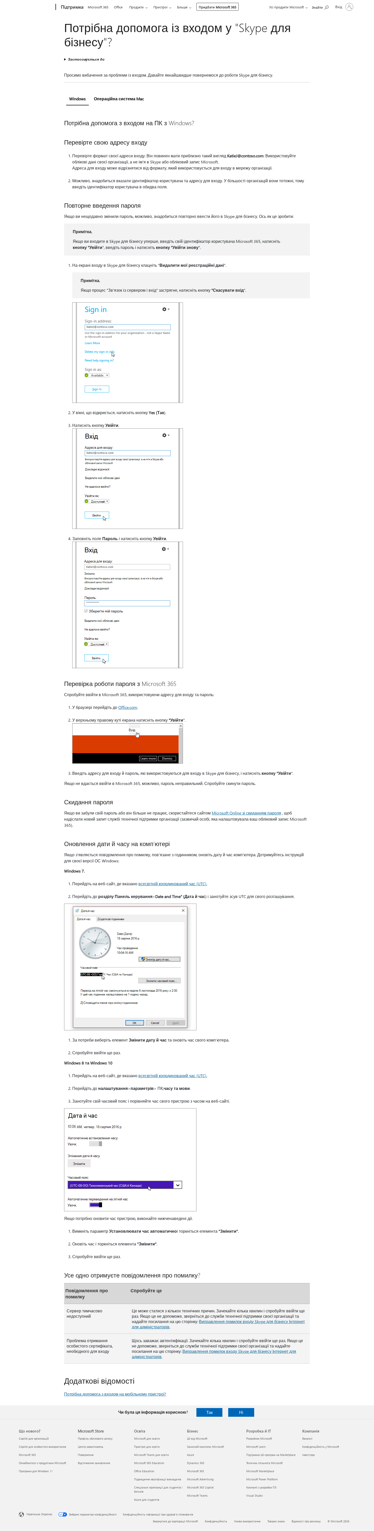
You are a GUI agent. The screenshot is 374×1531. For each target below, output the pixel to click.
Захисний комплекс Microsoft (205, 1447)
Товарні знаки (276, 1521)
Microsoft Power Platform (262, 1479)
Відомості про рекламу (306, 1521)
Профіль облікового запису (95, 1438)
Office (118, 7)
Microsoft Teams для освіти (151, 1455)
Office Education (144, 1471)
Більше (182, 7)
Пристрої (160, 7)
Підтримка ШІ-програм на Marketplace (271, 1455)
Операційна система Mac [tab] (119, 98)
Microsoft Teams (197, 1495)
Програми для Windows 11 (36, 1471)
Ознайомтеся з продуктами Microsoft (42, 1463)
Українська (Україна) (39, 1514)
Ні (241, 1412)
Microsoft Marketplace (260, 1471)
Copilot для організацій (34, 1438)
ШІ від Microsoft (197, 1438)
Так (209, 1412)
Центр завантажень (90, 1447)
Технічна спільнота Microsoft (264, 1463)
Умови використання (247, 1521)
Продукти (136, 7)
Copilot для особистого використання (42, 1447)
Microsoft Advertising (200, 1479)
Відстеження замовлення (94, 1463)
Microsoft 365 (98, 7)
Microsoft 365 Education (149, 1463)
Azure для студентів (146, 1499)
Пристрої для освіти (147, 1447)
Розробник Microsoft (259, 1438)
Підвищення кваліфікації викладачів (157, 1479)
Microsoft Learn (256, 1447)
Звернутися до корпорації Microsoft (175, 1521)
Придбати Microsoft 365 (217, 7)
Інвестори (308, 1455)
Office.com (127, 707)
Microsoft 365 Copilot (200, 1487)
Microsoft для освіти (147, 1438)
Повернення (86, 1455)
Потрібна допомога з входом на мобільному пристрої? (115, 1394)
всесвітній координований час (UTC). (172, 883)
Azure (190, 1455)
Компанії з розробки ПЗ (261, 1487)
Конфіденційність (216, 1521)
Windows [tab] (77, 98)
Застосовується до (86, 59)
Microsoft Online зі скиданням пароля (246, 813)
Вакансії (307, 1438)
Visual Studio (254, 1495)
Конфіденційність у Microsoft (320, 1447)
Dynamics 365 (195, 1463)
